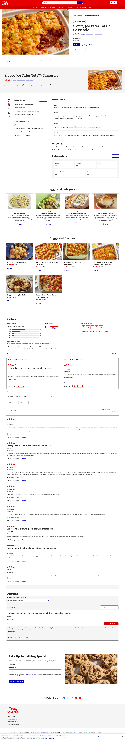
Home (74, 15)
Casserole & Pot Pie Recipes (92, 15)
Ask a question (98, 34)
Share (9, 113)
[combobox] (60, 3)
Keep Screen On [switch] (9, 118)
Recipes (80, 15)
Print (9, 109)
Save (77, 45)
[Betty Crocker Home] (5, 3)
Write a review (89, 34)
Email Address (13, 667)
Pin (9, 105)
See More (115, 156)
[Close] (122, 736)
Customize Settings (96, 736)
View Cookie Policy (49, 738)
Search (80, 2)
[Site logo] (14, 710)
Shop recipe (43, 100)
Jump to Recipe (88, 45)
